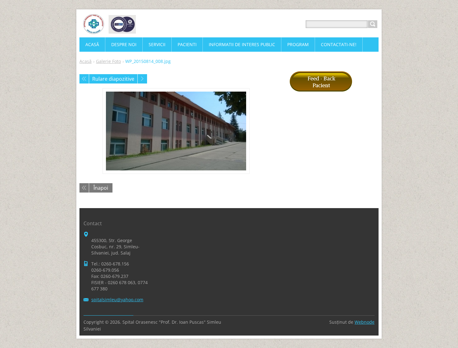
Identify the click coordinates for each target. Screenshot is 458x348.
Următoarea (142, 78)
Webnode (365, 322)
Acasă (85, 61)
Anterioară (84, 78)
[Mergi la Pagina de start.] (109, 31)
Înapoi (100, 187)
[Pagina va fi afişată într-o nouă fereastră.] (176, 131)
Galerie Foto (108, 61)
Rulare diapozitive (113, 78)
